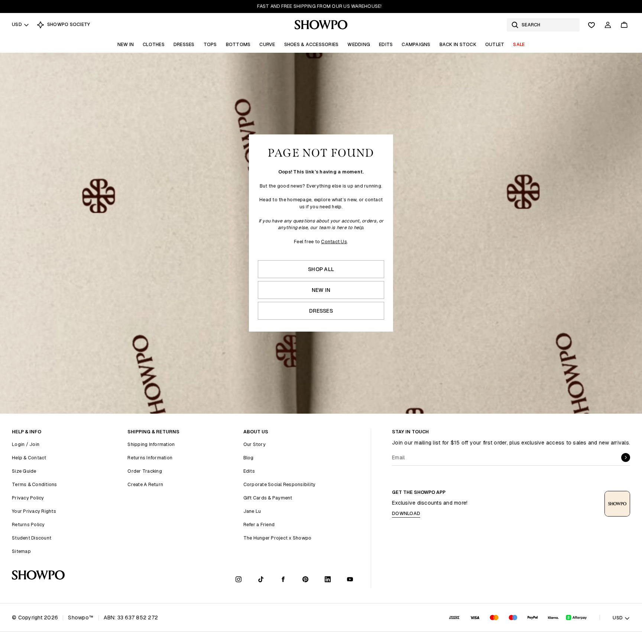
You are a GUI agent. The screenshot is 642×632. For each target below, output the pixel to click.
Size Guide (24, 471)
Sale (519, 44)
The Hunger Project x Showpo (277, 538)
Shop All (321, 269)
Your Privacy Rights (34, 511)
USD (17, 24)
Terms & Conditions (34, 484)
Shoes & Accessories (311, 44)
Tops (210, 44)
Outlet (495, 44)
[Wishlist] (591, 25)
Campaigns (416, 44)
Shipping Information (151, 444)
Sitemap (21, 551)
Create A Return (145, 484)
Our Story (254, 444)
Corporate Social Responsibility (279, 484)
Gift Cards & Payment (267, 498)
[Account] (608, 25)
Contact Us (334, 241)
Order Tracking (144, 471)
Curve (267, 44)
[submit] (625, 457)
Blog (248, 458)
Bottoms (238, 44)
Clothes (154, 44)
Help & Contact (29, 458)
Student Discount (31, 538)
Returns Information (149, 458)
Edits (386, 44)
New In (125, 44)
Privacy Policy (28, 498)
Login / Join (25, 444)
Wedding (358, 44)
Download (406, 513)
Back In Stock (458, 44)
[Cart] (624, 25)
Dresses (184, 44)
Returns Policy (28, 524)
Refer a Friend (259, 524)
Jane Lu (252, 511)
